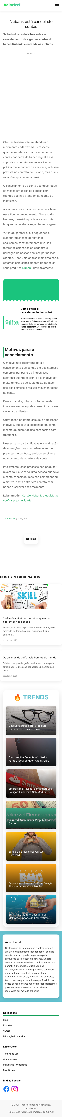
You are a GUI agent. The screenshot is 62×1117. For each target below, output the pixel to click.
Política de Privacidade (15, 1064)
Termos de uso (10, 1053)
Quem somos (10, 1059)
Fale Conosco (10, 1070)
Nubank (27, 268)
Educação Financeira (14, 1036)
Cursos (6, 1030)
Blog (5, 1019)
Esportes (7, 1025)
